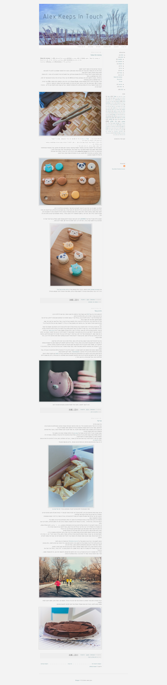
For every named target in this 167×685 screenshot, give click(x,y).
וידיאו (113, 109)
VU (88, 314)
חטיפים (109, 111)
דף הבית (124, 47)
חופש (119, 111)
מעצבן (112, 117)
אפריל (120, 73)
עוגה (124, 124)
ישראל (118, 114)
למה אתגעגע (107, 47)
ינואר (120, 86)
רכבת (89, 657)
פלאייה (110, 124)
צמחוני (112, 126)
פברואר (120, 84)
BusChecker (75, 351)
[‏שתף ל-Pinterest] (70, 300)
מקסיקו (107, 117)
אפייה (109, 98)
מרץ (121, 75)
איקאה (118, 98)
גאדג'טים (90, 47)
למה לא (98, 47)
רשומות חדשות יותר (96, 664)
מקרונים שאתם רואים (93, 289)
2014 (121, 57)
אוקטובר (120, 59)
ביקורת (109, 99)
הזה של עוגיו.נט (56, 509)
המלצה (123, 109)
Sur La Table (85, 139)
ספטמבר (119, 61)
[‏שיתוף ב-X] (74, 300)
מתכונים (116, 47)
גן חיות (117, 104)
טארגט (96, 302)
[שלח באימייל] (78, 300)
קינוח (115, 128)
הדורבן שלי (98, 311)
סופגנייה (123, 123)
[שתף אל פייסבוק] (72, 300)
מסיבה (123, 117)
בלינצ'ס (117, 101)
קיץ (111, 128)
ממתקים (109, 116)
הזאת (57, 353)
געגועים (111, 104)
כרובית (123, 116)
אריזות (118, 99)
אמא (114, 98)
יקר (93, 302)
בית (124, 101)
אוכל (115, 96)
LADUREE (83, 219)
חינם (124, 112)
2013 (121, 89)
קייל (119, 128)
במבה (112, 101)
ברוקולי (123, 103)
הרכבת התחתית (73, 541)
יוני (121, 68)
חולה (124, 111)
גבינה (122, 104)
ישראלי (113, 114)
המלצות (118, 109)
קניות (107, 128)
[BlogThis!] (76, 300)
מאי (121, 70)
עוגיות (120, 125)
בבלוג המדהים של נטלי (63, 289)
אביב (124, 96)
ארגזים (123, 99)
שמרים (114, 133)
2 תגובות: (83, 299)
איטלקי (123, 98)
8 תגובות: (82, 409)
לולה (114, 116)
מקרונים (90, 302)
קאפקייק (107, 126)
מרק (116, 119)
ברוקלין (118, 103)
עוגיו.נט (76, 433)
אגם (120, 96)
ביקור (114, 99)
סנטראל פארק (116, 123)
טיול (111, 112)
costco (116, 134)
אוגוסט (120, 63)
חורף (115, 111)
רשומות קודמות (44, 664)
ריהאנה (111, 129)
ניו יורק (92, 412)
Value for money (96, 55)
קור (122, 128)
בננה (108, 101)
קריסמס (117, 129)
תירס (110, 133)
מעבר (118, 117)
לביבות (119, 116)
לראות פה (95, 440)
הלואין (114, 108)
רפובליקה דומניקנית (118, 131)
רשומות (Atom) (93, 666)
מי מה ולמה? (81, 47)
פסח (107, 124)
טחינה (115, 112)
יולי (121, 66)
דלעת (108, 106)
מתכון (123, 121)
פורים (93, 657)
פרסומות (117, 126)
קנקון (122, 129)
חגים (109, 109)
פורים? (99, 421)
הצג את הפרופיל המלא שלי (118, 169)
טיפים (107, 112)
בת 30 (113, 103)
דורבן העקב (52, 330)
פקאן (122, 126)
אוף (109, 96)
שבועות (123, 133)
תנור (120, 134)
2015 (121, 55)
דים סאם (114, 106)
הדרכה (123, 108)
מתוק (110, 119)
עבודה (108, 123)
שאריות (109, 131)
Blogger (77, 680)
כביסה (108, 114)
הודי (119, 108)
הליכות (96, 412)
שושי (119, 133)
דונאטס (119, 106)
